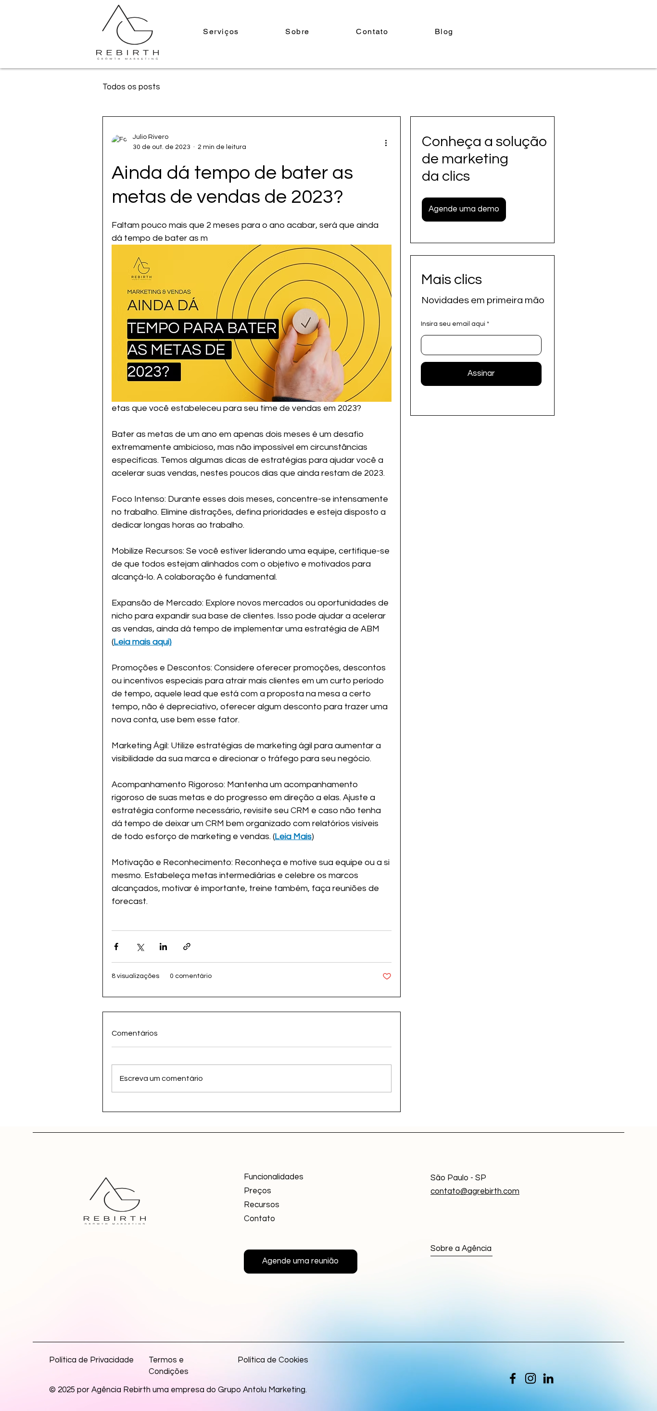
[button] (464, 210)
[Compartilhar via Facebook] (116, 946)
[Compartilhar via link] (186, 946)
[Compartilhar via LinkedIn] (163, 946)
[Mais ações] (386, 142)
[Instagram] (530, 1378)
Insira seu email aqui (453, 324)
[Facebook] (512, 1378)
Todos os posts (131, 87)
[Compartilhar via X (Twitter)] (139, 946)
